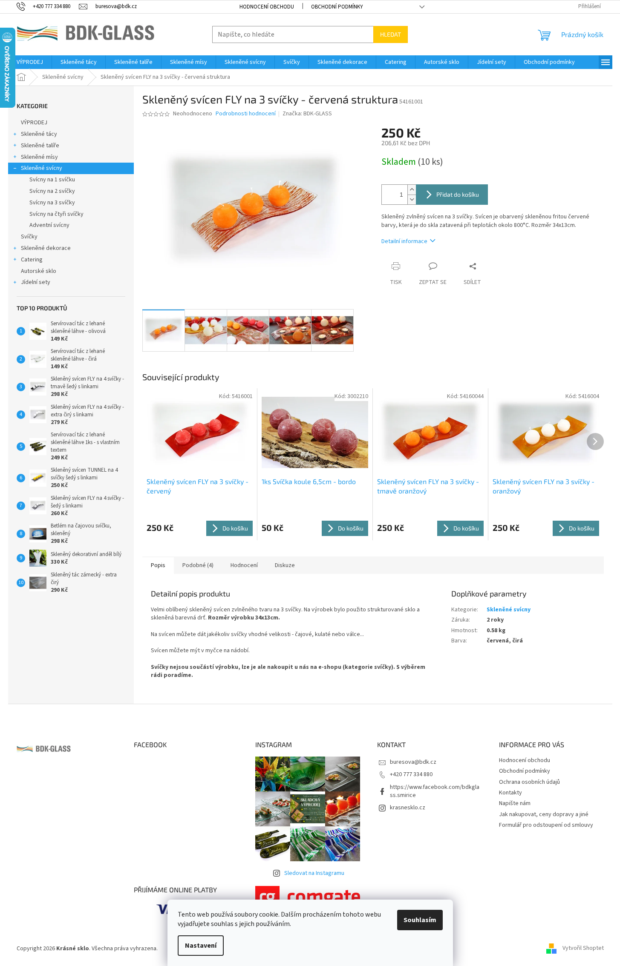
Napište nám (515, 803)
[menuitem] (30, 62)
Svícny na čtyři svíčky (56, 214)
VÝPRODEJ (34, 122)
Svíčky (29, 236)
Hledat (390, 34)
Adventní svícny (49, 225)
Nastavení (200, 945)
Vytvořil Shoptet (583, 948)
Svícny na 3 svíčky (52, 202)
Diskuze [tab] (285, 565)
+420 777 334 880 (411, 774)
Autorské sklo (38, 271)
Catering (32, 259)
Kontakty (510, 792)
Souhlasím (420, 920)
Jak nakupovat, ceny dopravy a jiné (543, 814)
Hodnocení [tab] (244, 565)
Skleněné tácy (39, 134)
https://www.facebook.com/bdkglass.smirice (434, 791)
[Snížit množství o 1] (411, 199)
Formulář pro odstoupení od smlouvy (546, 825)
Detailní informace (404, 241)
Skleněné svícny (41, 168)
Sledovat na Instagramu (314, 873)
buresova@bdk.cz (413, 762)
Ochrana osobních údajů (529, 782)
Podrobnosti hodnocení (246, 114)
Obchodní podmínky (337, 7)
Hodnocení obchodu (266, 7)
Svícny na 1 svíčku (52, 179)
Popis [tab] (158, 565)
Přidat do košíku (457, 194)
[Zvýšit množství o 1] (411, 190)
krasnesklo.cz (407, 807)
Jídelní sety (35, 282)
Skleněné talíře (40, 145)
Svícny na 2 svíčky (52, 191)
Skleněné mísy (39, 157)
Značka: (307, 113)
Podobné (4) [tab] (197, 565)
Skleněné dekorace (46, 248)
